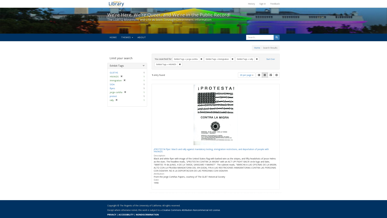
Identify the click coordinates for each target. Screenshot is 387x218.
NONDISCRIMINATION (147, 214)
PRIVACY (111, 214)
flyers (112, 88)
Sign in (262, 3)
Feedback (275, 3)
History (251, 3)
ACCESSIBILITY (126, 214)
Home (113, 37)
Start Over (270, 59)
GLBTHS (114, 72)
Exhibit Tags (117, 65)
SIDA (112, 84)
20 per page (246, 75)
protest (113, 96)
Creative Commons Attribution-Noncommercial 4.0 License (191, 210)
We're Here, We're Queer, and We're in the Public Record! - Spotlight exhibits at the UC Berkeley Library (116, 4)
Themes (126, 37)
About (142, 37)
